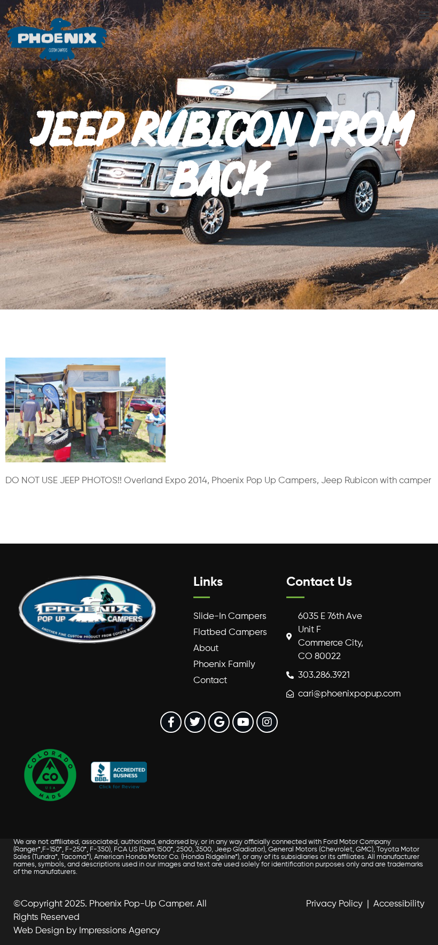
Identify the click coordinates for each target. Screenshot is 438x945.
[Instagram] (267, 722)
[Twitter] (195, 722)
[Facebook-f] (171, 722)
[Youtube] (243, 722)
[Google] (219, 722)
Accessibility (399, 904)
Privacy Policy (334, 904)
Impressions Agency (119, 930)
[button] (424, 14)
